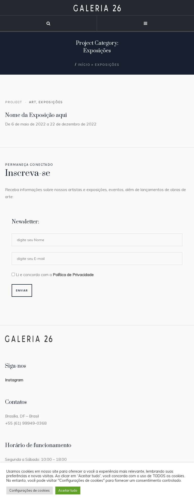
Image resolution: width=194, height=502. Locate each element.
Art (32, 102)
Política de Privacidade (73, 274)
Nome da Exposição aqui (36, 115)
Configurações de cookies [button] (29, 490)
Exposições (50, 102)
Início (84, 64)
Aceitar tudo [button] (67, 490)
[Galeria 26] (97, 7)
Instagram (14, 379)
